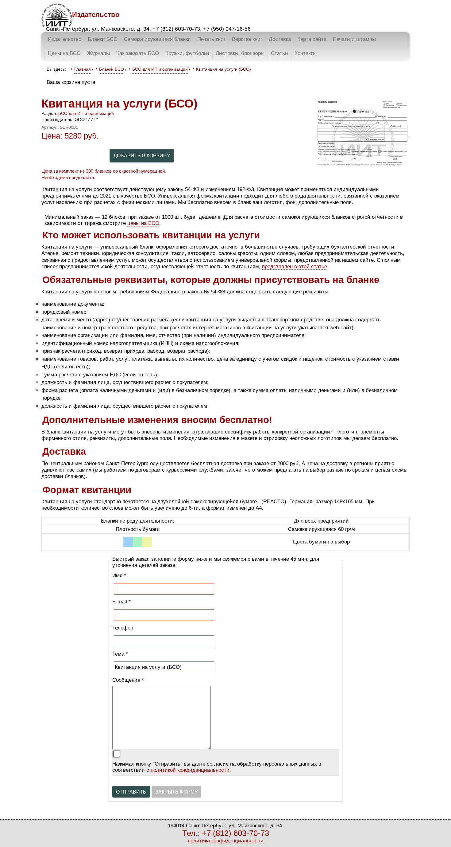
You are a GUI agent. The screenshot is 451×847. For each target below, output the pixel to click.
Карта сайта (311, 39)
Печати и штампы (354, 39)
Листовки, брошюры (240, 53)
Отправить (131, 791)
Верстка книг (247, 39)
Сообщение (128, 680)
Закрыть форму (176, 791)
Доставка (280, 39)
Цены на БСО (64, 53)
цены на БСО (143, 223)
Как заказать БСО (137, 53)
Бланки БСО (103, 39)
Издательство (64, 39)
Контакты (306, 53)
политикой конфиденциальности (190, 770)
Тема (120, 654)
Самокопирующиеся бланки (157, 39)
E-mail (121, 602)
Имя (119, 575)
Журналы (98, 53)
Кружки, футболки (187, 53)
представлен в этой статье (294, 266)
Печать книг (211, 39)
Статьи (279, 53)
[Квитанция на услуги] (362, 133)
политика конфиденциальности (226, 841)
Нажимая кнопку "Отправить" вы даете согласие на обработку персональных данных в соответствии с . (216, 767)
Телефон (122, 628)
